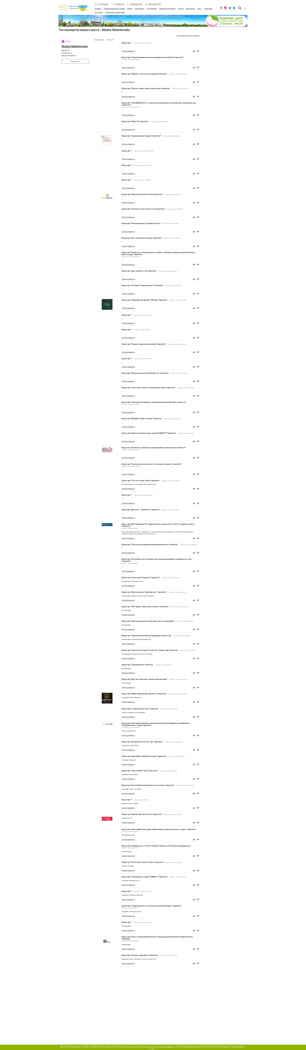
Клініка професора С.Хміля (114, 9)
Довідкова (208, 9)
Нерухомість (140, 9)
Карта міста (190, 9)
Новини (119, 4)
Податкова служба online (115, 12)
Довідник (136, 4)
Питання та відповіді (167, 9)
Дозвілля (155, 4)
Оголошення (152, 9)
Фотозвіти (99, 12)
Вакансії (98, 9)
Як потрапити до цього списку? (188, 35)
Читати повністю (128, 51)
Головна (103, 4)
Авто (200, 9)
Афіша (129, 9)
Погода (181, 9)
